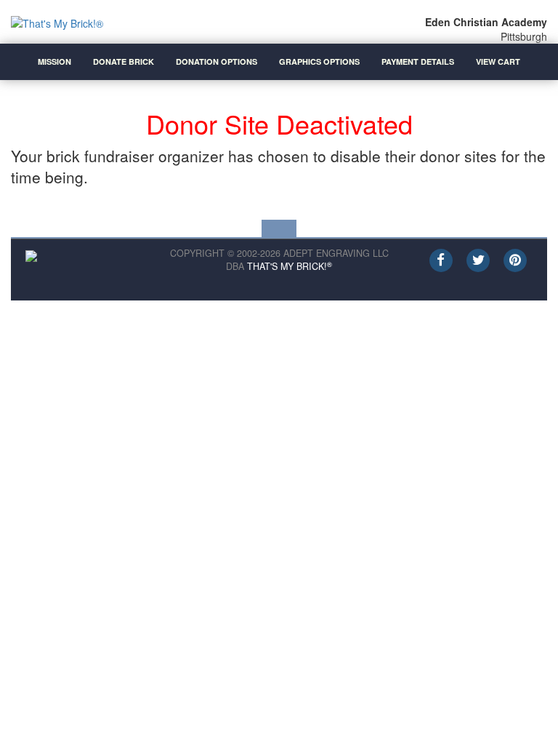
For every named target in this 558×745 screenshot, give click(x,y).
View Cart (498, 61)
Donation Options (216, 61)
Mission (54, 61)
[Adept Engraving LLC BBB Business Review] (31, 254)
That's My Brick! (289, 266)
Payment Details (417, 61)
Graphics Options (319, 61)
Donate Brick (123, 61)
